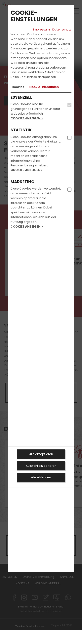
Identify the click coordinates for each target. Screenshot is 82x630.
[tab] (18, 87)
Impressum (41, 29)
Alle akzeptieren (41, 454)
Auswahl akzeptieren (41, 466)
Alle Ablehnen (41, 477)
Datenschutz (61, 29)
